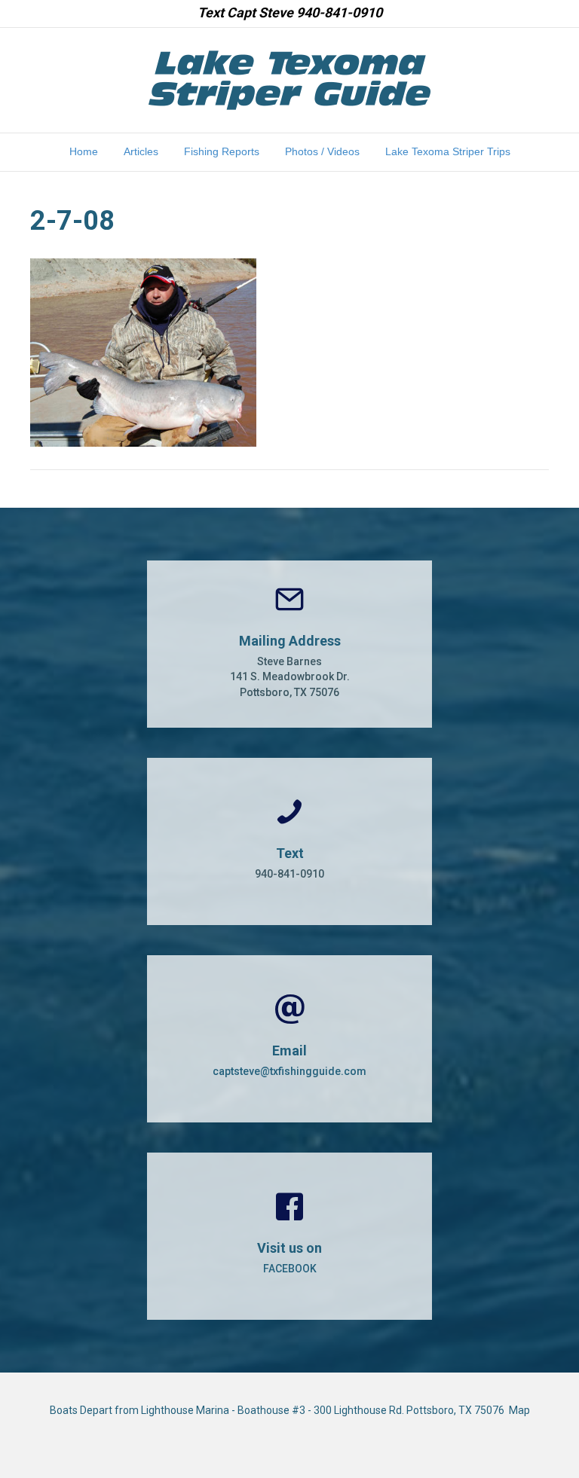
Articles (141, 151)
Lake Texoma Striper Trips (447, 151)
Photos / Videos (322, 151)
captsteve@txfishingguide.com (289, 1071)
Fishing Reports (221, 151)
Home (83, 151)
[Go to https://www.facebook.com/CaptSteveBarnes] (289, 1236)
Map (519, 1410)
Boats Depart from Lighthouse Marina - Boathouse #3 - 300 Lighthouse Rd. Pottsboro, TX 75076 (279, 1410)
